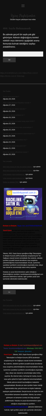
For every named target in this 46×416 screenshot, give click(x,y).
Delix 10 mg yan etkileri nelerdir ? (14, 109)
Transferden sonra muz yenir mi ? (14, 146)
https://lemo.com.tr (8, 76)
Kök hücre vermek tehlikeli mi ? (14, 115)
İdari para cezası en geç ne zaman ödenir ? (18, 167)
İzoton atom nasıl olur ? (11, 97)
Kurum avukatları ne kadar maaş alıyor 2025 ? (19, 121)
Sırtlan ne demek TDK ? (11, 182)
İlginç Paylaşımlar (23, 15)
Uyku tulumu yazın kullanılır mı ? (14, 174)
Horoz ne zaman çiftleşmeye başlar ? (16, 152)
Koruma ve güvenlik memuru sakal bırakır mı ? (19, 134)
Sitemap (20, 76)
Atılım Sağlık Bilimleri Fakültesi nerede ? (17, 103)
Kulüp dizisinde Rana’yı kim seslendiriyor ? (18, 127)
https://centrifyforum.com (11, 73)
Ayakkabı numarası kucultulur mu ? (15, 140)
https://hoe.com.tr (30, 73)
